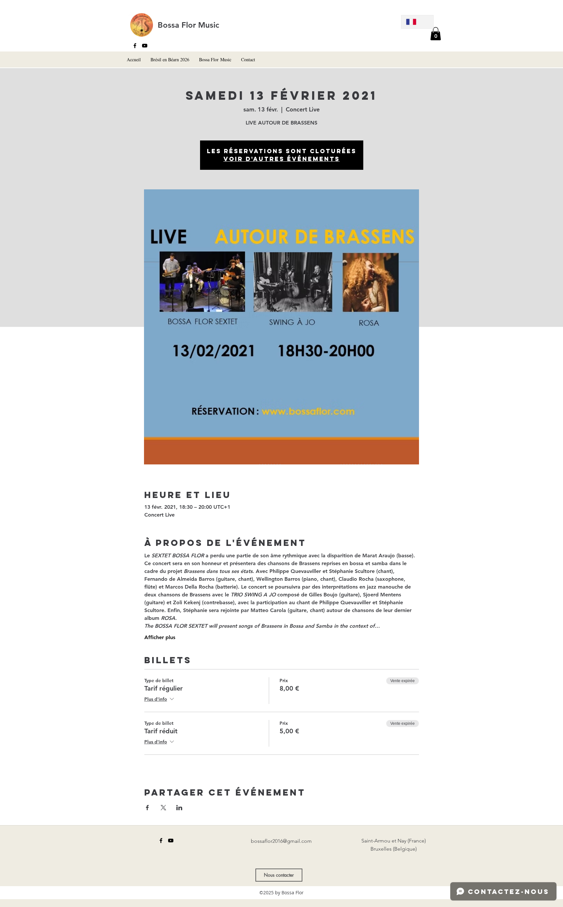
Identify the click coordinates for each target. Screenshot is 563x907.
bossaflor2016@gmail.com (281, 841)
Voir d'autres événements (282, 159)
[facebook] (135, 45)
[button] (435, 33)
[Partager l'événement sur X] (163, 807)
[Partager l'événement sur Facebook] (147, 807)
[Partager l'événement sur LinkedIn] (179, 807)
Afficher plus (159, 637)
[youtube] (144, 45)
